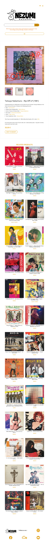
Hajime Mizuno (22, 109)
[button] (42, 48)
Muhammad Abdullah (16, 112)
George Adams (20, 116)
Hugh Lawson (12, 114)
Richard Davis (12, 107)
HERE (38, 119)
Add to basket (11, 132)
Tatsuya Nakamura (24, 111)
